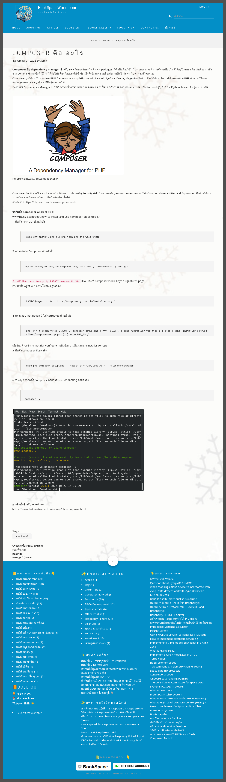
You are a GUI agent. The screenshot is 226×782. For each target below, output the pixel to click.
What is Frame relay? (163, 650)
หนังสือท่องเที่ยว (25, 656)
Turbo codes (158, 658)
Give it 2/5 (27, 553)
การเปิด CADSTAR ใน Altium (166, 718)
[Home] (24, 13)
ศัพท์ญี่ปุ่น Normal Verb (94, 664)
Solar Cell (90, 623)
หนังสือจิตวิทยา (25, 613)
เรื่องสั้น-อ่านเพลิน (26, 603)
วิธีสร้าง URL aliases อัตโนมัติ (167, 730)
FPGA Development (97, 604)
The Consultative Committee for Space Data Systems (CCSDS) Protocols (177, 684)
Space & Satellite (95, 628)
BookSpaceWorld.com (57, 7)
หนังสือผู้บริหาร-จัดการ (29, 598)
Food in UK (126, 28)
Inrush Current (159, 630)
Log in (205, 6)
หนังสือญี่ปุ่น (23, 618)
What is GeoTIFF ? (161, 690)
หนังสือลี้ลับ (22, 666)
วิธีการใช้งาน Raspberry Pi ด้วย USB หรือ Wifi (108, 712)
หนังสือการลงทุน (25, 588)
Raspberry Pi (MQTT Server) (167, 615)
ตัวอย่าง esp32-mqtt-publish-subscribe (173, 599)
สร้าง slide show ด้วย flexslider (168, 726)
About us (33, 28)
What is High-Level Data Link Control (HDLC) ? (178, 702)
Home (16, 28)
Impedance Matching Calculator (169, 626)
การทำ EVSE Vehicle (162, 579)
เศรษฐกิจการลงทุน (95, 643)
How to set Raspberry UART (99, 732)
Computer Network (96, 594)
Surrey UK (91, 633)
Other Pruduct (93, 614)
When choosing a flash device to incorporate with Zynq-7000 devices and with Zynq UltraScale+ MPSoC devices (180, 591)
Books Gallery (99, 28)
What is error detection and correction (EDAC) (178, 698)
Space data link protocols (165, 670)
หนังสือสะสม (23, 652)
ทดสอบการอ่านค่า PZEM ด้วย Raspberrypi (175, 603)
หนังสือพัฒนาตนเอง (27, 579)
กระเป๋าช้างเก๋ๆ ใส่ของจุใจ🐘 (97, 692)
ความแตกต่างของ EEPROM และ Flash (172, 734)
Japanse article (94, 609)
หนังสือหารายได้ (25, 608)
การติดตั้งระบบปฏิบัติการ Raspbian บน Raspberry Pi (112, 708)
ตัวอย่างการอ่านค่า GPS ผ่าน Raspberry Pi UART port (112, 736)
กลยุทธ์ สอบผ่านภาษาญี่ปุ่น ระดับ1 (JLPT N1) (107, 688)
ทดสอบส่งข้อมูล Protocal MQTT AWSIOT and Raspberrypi (177, 609)
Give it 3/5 (30, 553)
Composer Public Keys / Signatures (116, 281)
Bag (87, 584)
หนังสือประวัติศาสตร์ (28, 623)
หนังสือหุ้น (22, 627)
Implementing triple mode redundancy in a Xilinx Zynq (179, 644)
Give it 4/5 (33, 553)
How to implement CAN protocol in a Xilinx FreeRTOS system (175, 708)
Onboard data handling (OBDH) (169, 678)
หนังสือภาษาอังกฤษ (27, 584)
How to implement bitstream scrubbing (174, 638)
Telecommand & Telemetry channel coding (176, 666)
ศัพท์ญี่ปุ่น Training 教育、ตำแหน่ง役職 (103, 661)
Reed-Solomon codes (163, 662)
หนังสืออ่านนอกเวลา (27, 642)
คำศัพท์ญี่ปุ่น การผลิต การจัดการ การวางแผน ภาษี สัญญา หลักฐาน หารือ (109, 671)
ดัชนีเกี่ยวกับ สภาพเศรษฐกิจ (166, 722)
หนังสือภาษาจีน (25, 661)
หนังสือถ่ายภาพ (25, 681)
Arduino (89, 580)
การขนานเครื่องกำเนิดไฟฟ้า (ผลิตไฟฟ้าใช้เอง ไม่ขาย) (181, 623)
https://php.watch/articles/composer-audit (51, 202)
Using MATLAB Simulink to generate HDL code (178, 634)
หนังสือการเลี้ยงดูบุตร (28, 676)
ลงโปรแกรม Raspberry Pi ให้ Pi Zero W (173, 618)
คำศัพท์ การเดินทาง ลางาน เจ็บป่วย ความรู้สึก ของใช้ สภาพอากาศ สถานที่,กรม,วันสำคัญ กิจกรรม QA (111, 682)
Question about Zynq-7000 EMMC (171, 583)
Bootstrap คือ (158, 714)
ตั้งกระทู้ (170, 28)
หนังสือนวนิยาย (25, 671)
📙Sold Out (26, 687)
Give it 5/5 (36, 553)
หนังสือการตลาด (25, 637)
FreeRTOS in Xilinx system (166, 694)
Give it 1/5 (24, 553)
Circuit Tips (91, 589)
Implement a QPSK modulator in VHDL (173, 654)
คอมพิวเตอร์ (22, 536)
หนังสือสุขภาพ (24, 593)
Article (53, 28)
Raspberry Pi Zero (96, 618)
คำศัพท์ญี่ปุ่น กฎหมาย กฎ (95, 676)
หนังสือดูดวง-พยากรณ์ (28, 647)
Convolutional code (161, 674)
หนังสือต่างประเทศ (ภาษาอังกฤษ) (35, 632)
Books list (73, 28)
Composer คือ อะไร (161, 738)
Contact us (150, 28)
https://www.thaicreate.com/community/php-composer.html (49, 509)
